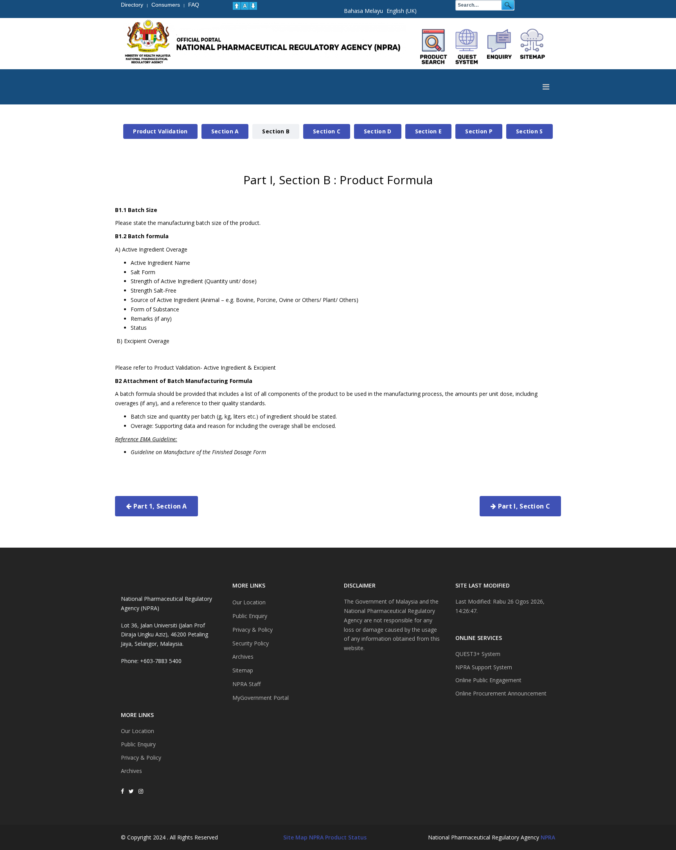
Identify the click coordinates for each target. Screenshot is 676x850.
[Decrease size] (253, 6)
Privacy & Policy (141, 757)
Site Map (295, 837)
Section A (225, 131)
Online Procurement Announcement (501, 693)
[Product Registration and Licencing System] (466, 46)
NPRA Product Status (338, 837)
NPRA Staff (246, 684)
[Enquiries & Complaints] (499, 46)
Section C (326, 131)
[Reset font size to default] (245, 6)
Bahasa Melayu (363, 10)
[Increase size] (237, 6)
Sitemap (242, 670)
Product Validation (160, 131)
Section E (428, 131)
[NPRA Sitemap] (532, 46)
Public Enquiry (138, 744)
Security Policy (250, 643)
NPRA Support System (483, 667)
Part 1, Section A (159, 506)
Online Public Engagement (488, 680)
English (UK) (402, 10)
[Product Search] (433, 46)
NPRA (548, 837)
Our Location (137, 731)
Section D (378, 131)
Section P (479, 131)
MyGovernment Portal (260, 697)
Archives (131, 771)
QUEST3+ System (477, 654)
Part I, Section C (523, 506)
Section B (275, 131)
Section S (529, 131)
